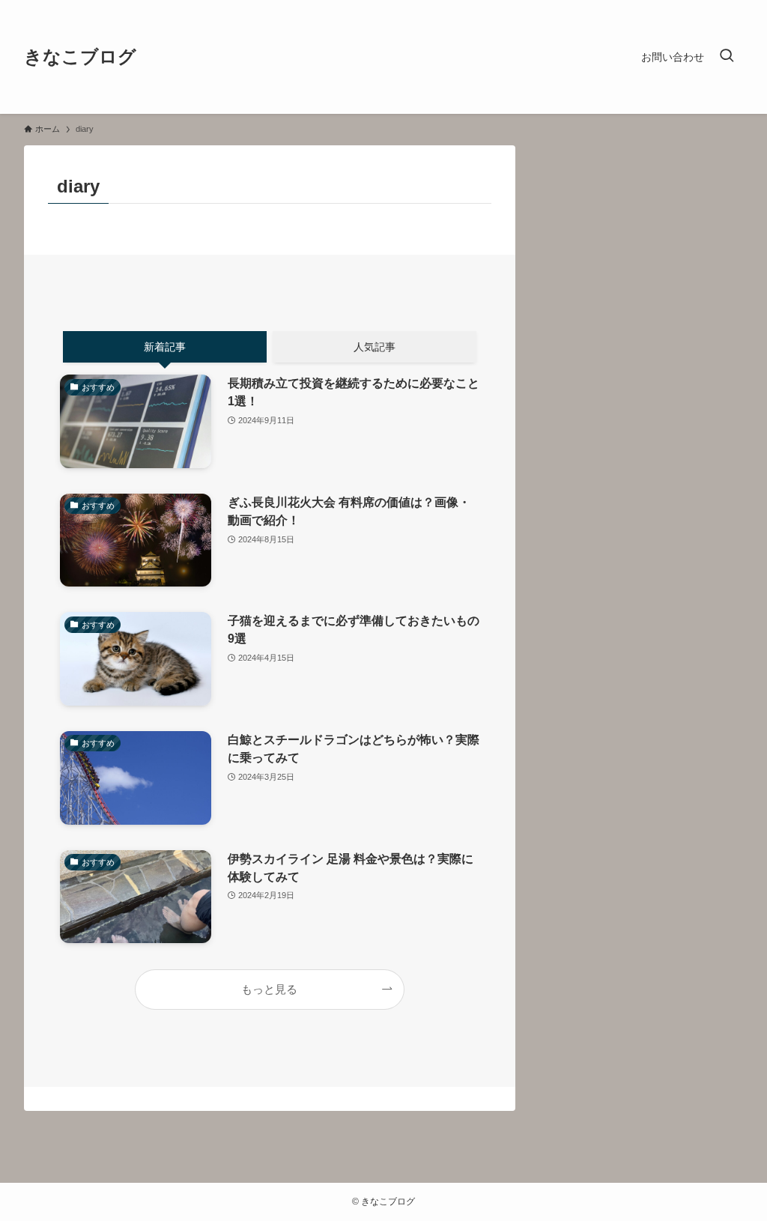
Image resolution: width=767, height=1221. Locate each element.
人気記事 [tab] (374, 347)
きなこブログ (80, 57)
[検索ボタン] (726, 57)
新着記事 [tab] (165, 347)
